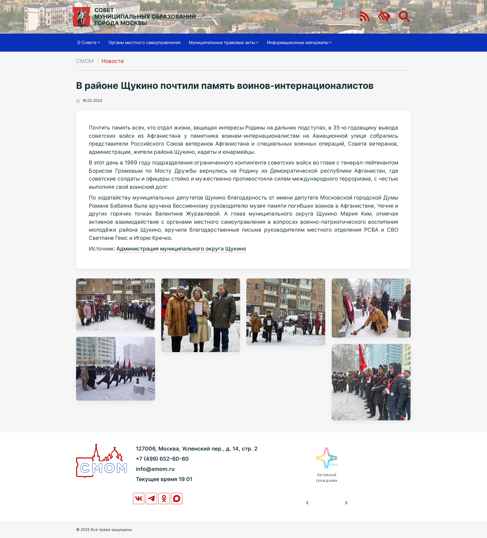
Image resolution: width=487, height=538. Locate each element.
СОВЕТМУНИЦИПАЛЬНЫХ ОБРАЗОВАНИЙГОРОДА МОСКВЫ (145, 17)
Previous (306, 502)
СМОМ (85, 61)
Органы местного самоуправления (144, 42)
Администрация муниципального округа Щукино (181, 248)
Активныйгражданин (326, 477)
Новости (112, 61)
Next (348, 502)
